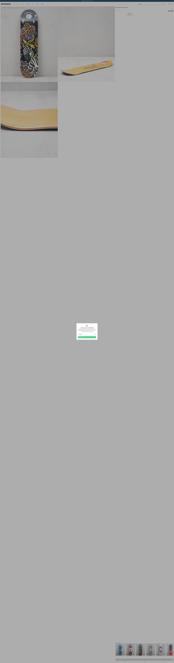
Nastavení (80, 334)
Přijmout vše (81, 337)
